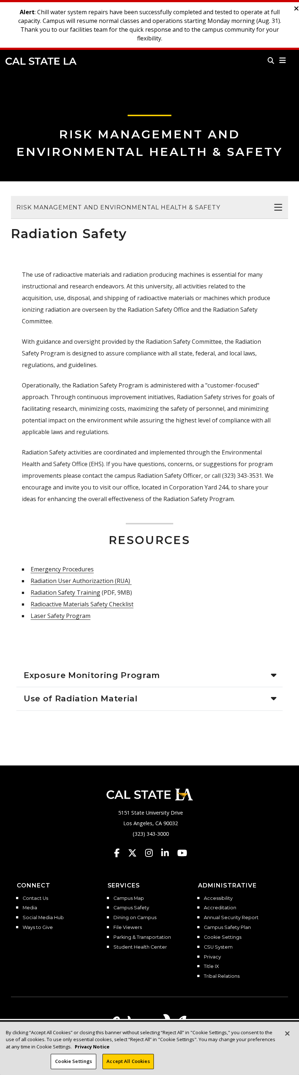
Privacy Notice (92, 1046)
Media (30, 907)
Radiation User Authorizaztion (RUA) (81, 581)
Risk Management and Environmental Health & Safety (118, 207)
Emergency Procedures (62, 569)
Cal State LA (41, 61)
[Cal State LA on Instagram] (152, 853)
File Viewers (127, 927)
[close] (296, 8)
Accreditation (220, 907)
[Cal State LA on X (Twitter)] (136, 853)
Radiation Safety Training (65, 592)
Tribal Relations (222, 976)
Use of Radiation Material (81, 698)
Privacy (212, 957)
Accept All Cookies (128, 1061)
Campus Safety (131, 907)
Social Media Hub (43, 917)
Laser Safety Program (60, 616)
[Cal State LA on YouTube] (182, 853)
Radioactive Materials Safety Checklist (82, 604)
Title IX (211, 966)
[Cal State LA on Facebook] (120, 853)
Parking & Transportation (142, 937)
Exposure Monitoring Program (92, 675)
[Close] (287, 1033)
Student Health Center (140, 947)
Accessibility (218, 898)
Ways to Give (38, 927)
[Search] (271, 60)
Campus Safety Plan (227, 927)
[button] (282, 60)
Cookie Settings (222, 937)
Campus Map (128, 898)
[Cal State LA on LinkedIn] (168, 853)
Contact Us (35, 898)
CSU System (218, 947)
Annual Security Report (231, 917)
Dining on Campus (134, 917)
